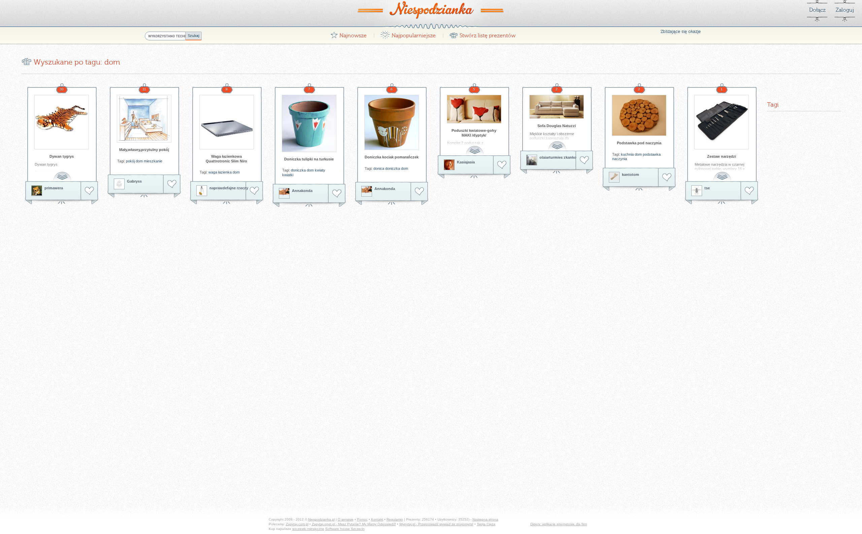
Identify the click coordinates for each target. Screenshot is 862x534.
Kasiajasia (466, 162)
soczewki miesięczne (308, 529)
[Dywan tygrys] (61, 122)
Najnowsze (348, 34)
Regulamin (395, 519)
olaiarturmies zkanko (557, 157)
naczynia (619, 159)
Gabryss (134, 181)
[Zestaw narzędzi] (721, 122)
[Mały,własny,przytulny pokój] (144, 119)
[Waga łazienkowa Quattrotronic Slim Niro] (226, 122)
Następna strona (485, 519)
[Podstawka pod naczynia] (639, 115)
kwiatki (287, 175)
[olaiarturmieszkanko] (531, 160)
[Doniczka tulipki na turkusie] (309, 123)
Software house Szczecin (345, 529)
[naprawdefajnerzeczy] (201, 190)
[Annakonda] (284, 193)
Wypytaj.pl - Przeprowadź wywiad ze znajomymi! (436, 524)
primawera (53, 188)
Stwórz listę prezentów (482, 34)
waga (212, 172)
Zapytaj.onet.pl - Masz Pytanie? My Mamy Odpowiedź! (354, 524)
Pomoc (362, 519)
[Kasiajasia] (449, 164)
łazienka (225, 172)
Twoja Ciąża (486, 524)
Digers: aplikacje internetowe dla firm (558, 524)
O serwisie (346, 519)
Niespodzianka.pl (321, 519)
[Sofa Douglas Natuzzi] (556, 107)
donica (378, 168)
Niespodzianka (431, 10)
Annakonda (302, 191)
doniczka (298, 170)
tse (707, 188)
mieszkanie (153, 161)
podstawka (652, 154)
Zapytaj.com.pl (297, 524)
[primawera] (36, 190)
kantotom (630, 175)
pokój (130, 161)
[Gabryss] (119, 184)
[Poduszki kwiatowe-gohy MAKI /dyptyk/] (474, 109)
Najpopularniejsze (408, 34)
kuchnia (627, 154)
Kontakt (377, 519)
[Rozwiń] (63, 172)
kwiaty (320, 170)
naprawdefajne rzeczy (228, 188)
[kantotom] (614, 177)
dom (139, 161)
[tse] (696, 190)
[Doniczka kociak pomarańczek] (391, 122)
